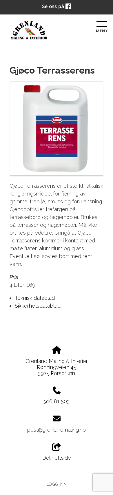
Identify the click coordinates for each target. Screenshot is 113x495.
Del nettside (56, 458)
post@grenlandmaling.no (56, 430)
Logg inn (56, 484)
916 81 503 (57, 401)
